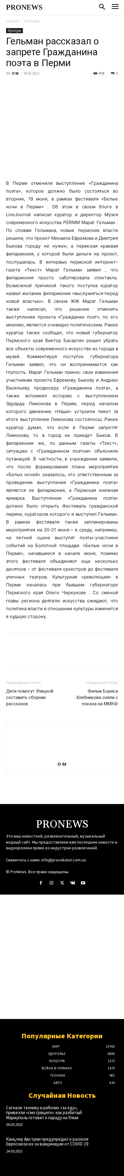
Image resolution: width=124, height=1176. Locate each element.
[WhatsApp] (54, 87)
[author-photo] (62, 755)
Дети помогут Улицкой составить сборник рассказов (29, 697)
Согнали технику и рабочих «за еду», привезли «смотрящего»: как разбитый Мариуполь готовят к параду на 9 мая (44, 1112)
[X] (26, 87)
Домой (12, 21)
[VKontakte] (72, 883)
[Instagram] (51, 883)
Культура (32, 21)
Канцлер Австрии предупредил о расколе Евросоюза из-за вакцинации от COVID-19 (47, 1141)
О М (15, 73)
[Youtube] (83, 883)
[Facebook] (12, 87)
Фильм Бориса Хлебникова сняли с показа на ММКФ (97, 697)
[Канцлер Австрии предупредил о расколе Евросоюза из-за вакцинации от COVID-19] (107, 1147)
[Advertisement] (62, 957)
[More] (67, 87)
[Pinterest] (40, 87)
